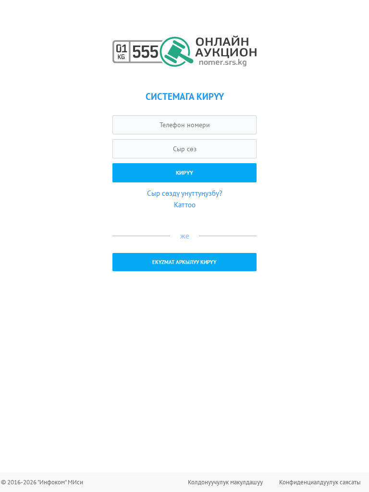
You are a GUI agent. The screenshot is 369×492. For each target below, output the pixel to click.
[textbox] (184, 124)
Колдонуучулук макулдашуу (225, 482)
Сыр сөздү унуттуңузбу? (184, 193)
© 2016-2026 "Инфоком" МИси (42, 482)
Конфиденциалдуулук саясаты (320, 482)
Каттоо (185, 204)
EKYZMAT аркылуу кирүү (184, 262)
